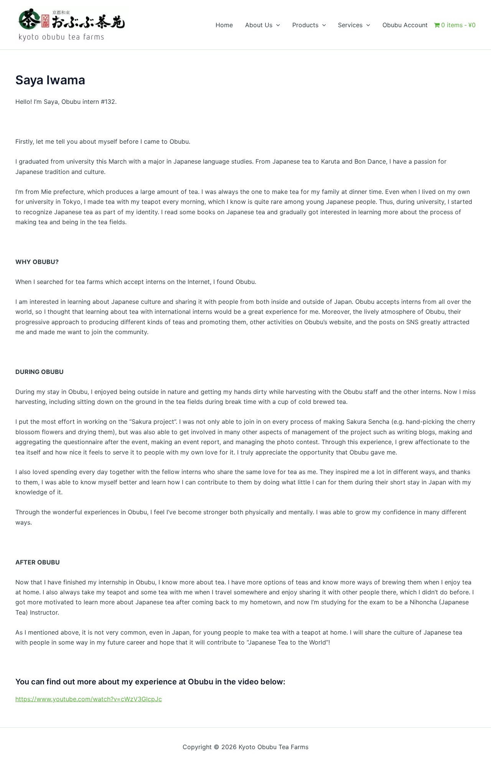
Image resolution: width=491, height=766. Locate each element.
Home (224, 25)
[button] (276, 25)
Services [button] (350, 25)
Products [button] (305, 25)
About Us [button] (258, 25)
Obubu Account (405, 25)
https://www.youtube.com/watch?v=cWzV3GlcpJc (88, 699)
